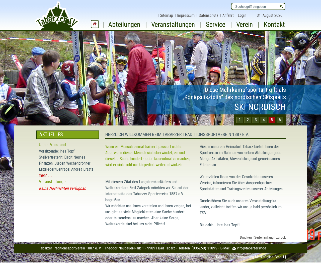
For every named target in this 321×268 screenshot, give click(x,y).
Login (242, 15)
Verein (244, 24)
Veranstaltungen (173, 24)
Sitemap (166, 15)
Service (215, 24)
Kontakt (274, 24)
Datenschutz (208, 15)
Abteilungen (124, 24)
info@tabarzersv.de (251, 248)
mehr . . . (45, 175)
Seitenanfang (264, 237)
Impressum (186, 15)
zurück (281, 237)
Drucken (246, 237)
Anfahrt (228, 15)
